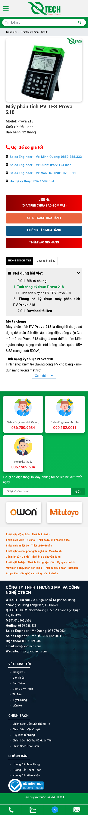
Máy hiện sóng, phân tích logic (24, 567)
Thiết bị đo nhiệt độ (17, 545)
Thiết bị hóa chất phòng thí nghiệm (26, 551)
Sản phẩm (19, 683)
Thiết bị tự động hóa (17, 534)
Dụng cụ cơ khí (66, 562)
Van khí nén (51, 573)
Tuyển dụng (20, 700)
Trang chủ (11, 32)
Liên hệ (17, 705)
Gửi (78, 491)
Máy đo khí (55, 551)
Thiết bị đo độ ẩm (41, 545)
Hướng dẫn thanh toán (27, 769)
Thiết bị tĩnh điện (15, 562)
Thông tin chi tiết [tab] (19, 260)
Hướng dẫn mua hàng (26, 764)
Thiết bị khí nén (41, 534)
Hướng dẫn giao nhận (26, 775)
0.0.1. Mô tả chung (33, 281)
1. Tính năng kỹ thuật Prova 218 (38, 287)
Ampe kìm (12, 573)
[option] (23, 512)
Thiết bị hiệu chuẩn (55, 567)
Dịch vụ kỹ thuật (23, 688)
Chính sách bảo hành (26, 746)
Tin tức (17, 694)
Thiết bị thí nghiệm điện (41, 562)
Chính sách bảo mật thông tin (31, 723)
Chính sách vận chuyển (27, 729)
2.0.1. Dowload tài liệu (35, 311)
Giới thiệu (19, 677)
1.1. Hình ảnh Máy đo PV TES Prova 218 (43, 293)
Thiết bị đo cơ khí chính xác (53, 540)
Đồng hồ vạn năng (31, 573)
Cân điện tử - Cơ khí (17, 556)
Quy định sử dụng (24, 735)
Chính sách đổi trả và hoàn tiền (32, 740)
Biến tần (73, 567)
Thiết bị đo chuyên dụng (45, 556)
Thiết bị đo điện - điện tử (34, 32)
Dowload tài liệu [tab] (46, 260)
